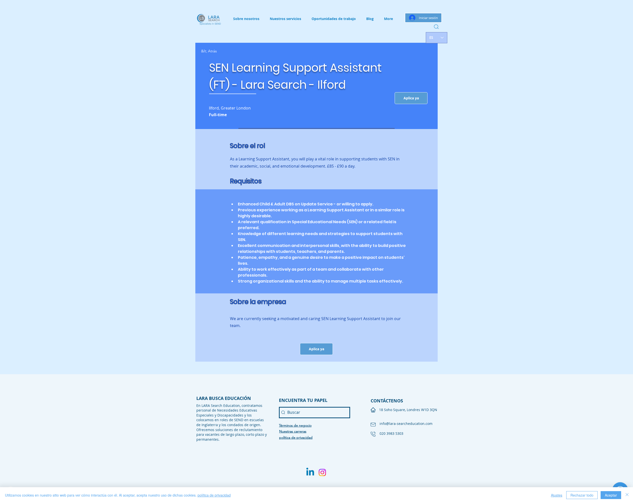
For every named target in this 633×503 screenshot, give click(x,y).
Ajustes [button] (556, 495)
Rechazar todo (581, 495)
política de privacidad (214, 495)
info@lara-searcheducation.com (406, 423)
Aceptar (611, 495)
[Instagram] (322, 472)
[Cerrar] (627, 495)
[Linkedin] (310, 472)
